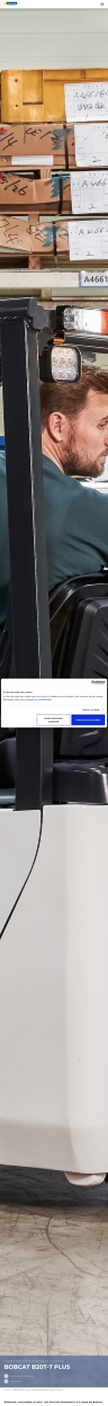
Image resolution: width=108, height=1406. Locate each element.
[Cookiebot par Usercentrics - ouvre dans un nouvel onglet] (93, 683)
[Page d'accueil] (10, 3)
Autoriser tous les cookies (88, 720)
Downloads (15, 1381)
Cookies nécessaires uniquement (53, 719)
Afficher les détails (91, 710)
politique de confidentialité (38, 699)
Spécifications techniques (22, 1376)
